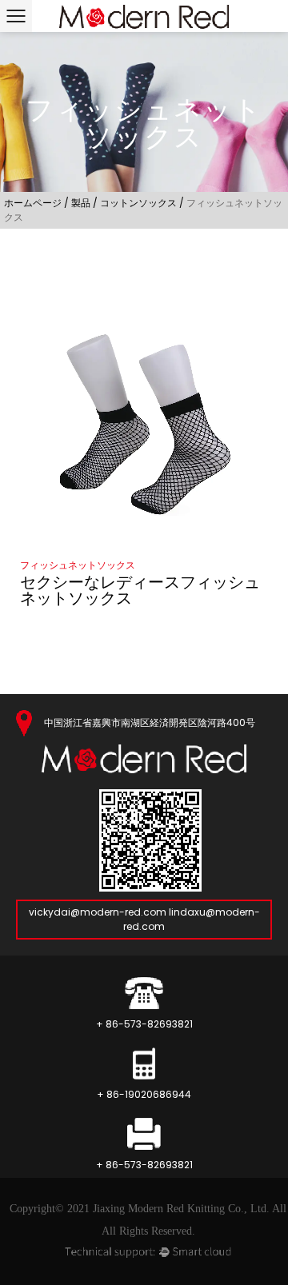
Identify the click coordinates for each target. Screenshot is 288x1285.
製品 (80, 203)
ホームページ (33, 203)
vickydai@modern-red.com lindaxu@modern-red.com (144, 919)
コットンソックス (138, 203)
